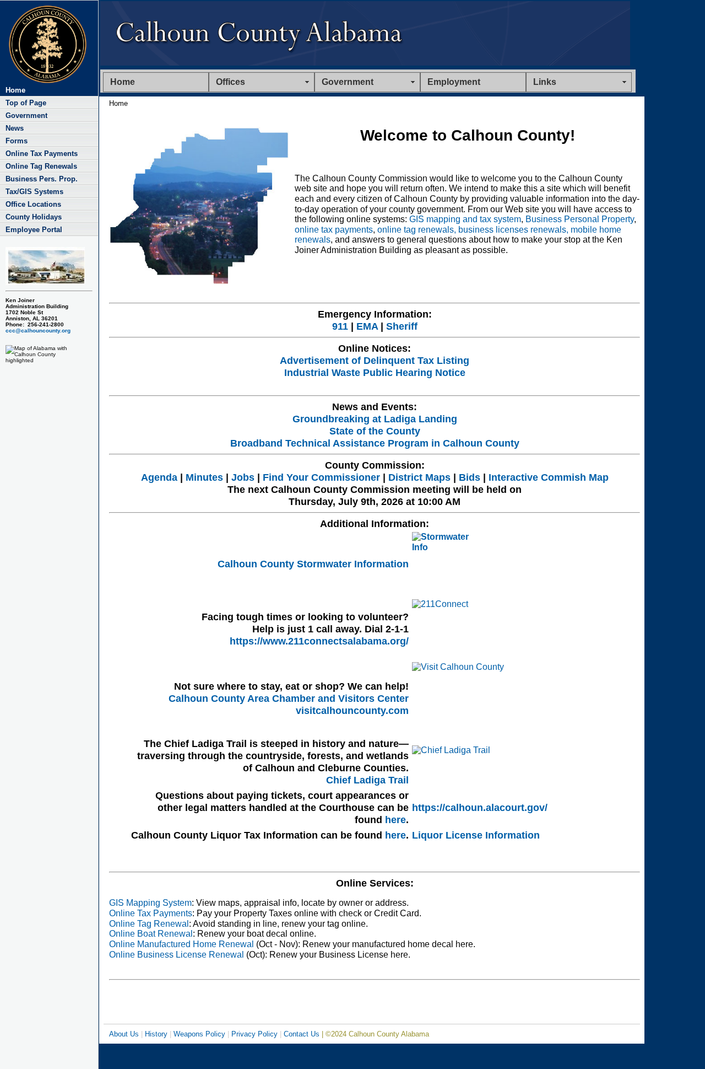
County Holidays (34, 217)
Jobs (242, 477)
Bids (469, 477)
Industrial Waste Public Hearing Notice (374, 372)
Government (26, 115)
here (395, 819)
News (15, 128)
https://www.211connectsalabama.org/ (319, 641)
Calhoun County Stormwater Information (313, 564)
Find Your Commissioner (321, 477)
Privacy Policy (254, 1034)
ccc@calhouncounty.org (38, 330)
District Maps (419, 477)
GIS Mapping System (150, 902)
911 (340, 326)
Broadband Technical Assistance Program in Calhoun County (374, 443)
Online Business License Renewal (176, 954)
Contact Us (301, 1034)
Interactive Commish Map (549, 477)
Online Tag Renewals (41, 166)
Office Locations (33, 204)
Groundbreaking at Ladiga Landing (374, 419)
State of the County (374, 431)
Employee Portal (34, 229)
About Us (124, 1034)
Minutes (204, 477)
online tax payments (334, 229)
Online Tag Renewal (149, 923)
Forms (17, 141)
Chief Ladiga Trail (367, 780)
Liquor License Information (476, 835)
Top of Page (26, 103)
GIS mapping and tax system (465, 219)
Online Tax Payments (42, 153)
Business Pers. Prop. (42, 179)
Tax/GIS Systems (34, 191)
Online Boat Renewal (151, 933)
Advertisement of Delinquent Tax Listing (374, 360)
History (156, 1034)
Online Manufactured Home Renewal (181, 944)
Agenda (159, 477)
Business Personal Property (579, 219)
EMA (367, 326)
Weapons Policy (199, 1034)
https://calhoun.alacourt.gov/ (479, 807)
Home (122, 82)
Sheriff (401, 326)
